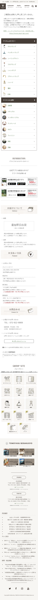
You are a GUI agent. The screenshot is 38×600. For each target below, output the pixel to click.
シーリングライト (13, 58)
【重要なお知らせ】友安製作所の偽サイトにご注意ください (19, 372)
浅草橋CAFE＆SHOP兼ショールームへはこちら (19, 505)
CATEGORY (10, 6)
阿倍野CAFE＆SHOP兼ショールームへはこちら (19, 489)
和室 (9, 141)
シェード (10, 82)
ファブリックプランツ (15, 558)
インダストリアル (13, 117)
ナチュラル (11, 111)
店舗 (9, 147)
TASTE (19, 6)
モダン (10, 129)
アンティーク (12, 123)
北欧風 (10, 105)
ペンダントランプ (13, 52)
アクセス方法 (19, 487)
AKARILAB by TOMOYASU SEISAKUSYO (17, 595)
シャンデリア (12, 70)
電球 (9, 88)
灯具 (9, 94)
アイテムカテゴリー (9, 41)
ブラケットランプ (13, 76)
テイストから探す (8, 100)
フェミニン (11, 135)
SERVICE (26, 6)
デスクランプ (12, 46)
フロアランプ (12, 64)
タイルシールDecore (17, 566)
